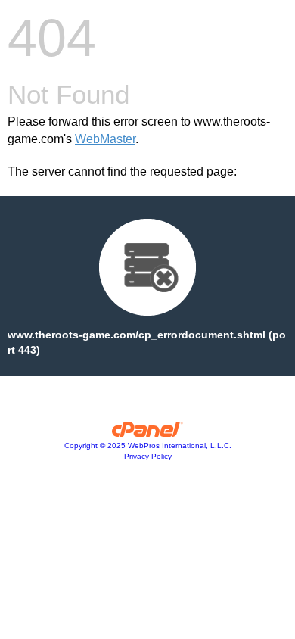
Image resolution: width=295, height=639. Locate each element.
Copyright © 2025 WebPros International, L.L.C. (147, 445)
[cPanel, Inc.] (148, 433)
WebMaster (105, 138)
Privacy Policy (148, 456)
